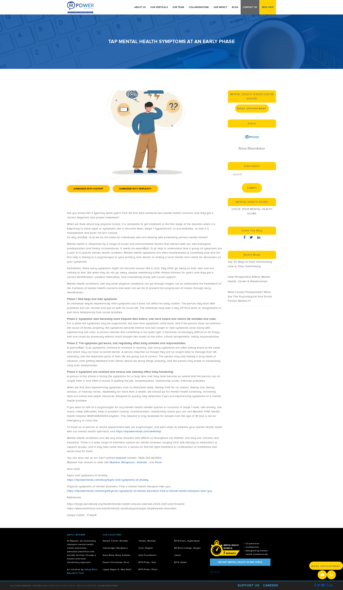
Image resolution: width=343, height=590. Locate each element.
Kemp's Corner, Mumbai (115, 541)
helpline (121, 457)
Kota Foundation (147, 555)
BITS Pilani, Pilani (148, 569)
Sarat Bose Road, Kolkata (116, 555)
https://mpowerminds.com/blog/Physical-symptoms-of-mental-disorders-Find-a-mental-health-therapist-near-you (139, 490)
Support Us (248, 585)
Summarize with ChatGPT (88, 188)
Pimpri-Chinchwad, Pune (116, 562)
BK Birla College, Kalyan (187, 548)
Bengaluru (128, 462)
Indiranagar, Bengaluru (115, 548)
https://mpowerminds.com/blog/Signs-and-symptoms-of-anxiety (108, 479)
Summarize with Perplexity (135, 188)
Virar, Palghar (145, 548)
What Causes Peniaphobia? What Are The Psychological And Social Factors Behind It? (250, 296)
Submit (252, 187)
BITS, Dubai (180, 562)
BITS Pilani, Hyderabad (186, 541)
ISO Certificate (104, 586)
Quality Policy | (69, 586)
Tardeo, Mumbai (147, 541)
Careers (270, 585)
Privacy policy (55, 586)
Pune (158, 462)
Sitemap (114, 586)
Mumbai (115, 462)
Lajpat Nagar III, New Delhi (117, 569)
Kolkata (142, 462)
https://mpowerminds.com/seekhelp (138, 431)
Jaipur (177, 555)
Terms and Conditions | (87, 586)
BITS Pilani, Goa (147, 562)
